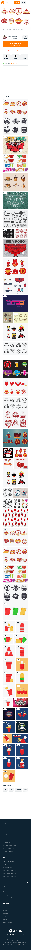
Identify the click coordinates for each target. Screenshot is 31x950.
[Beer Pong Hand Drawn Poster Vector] (15, 144)
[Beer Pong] (15, 107)
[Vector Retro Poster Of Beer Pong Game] (15, 258)
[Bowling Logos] (10, 567)
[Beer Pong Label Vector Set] (15, 125)
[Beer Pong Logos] (15, 389)
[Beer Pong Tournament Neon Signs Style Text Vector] (9, 843)
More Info (6, 66)
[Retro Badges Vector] (8, 327)
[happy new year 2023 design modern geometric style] (15, 312)
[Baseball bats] (8, 556)
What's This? (14, 63)
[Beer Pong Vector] (10, 243)
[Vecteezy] (2, 2)
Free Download (15, 44)
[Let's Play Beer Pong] (10, 506)
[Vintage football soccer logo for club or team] (9, 883)
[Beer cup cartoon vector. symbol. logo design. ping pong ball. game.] (9, 856)
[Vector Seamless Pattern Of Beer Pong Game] (15, 582)
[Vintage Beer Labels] (10, 338)
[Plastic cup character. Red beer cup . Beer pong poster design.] (20, 818)
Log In (23, 2)
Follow (25, 38)
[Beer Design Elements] (15, 218)
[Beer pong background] (15, 200)
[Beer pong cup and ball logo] (15, 181)
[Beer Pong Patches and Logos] (15, 353)
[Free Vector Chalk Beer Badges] (8, 233)
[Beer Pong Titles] (15, 162)
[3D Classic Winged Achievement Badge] (10, 832)
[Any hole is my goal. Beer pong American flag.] (8, 473)
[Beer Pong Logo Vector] (15, 368)
